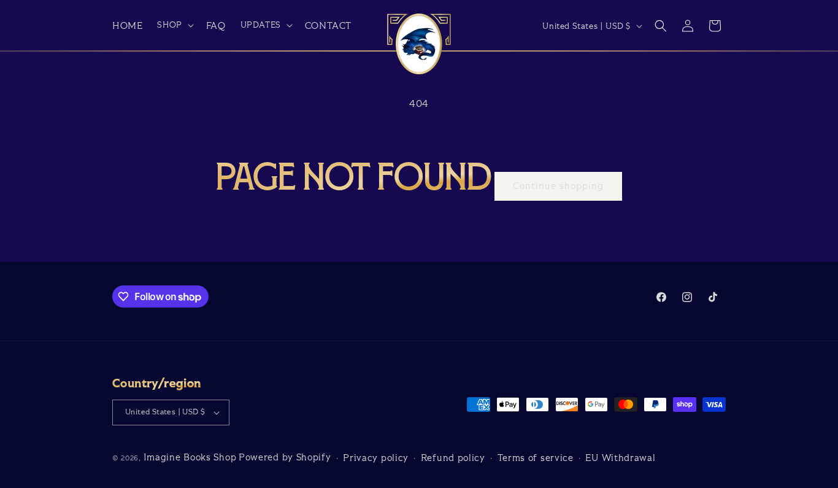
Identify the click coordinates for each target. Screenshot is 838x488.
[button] (174, 25)
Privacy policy (376, 458)
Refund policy (453, 458)
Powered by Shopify (285, 457)
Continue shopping (558, 186)
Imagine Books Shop (190, 457)
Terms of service (536, 458)
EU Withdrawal (620, 458)
